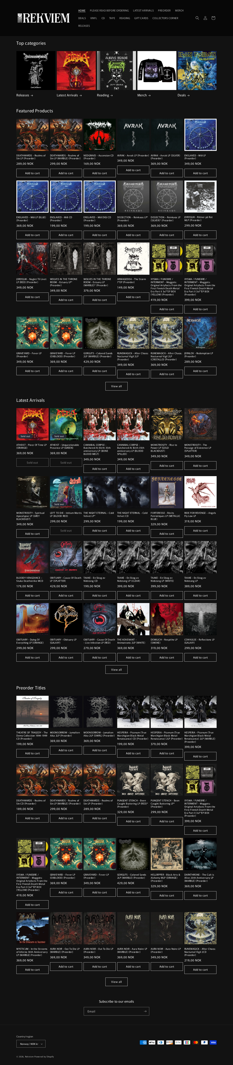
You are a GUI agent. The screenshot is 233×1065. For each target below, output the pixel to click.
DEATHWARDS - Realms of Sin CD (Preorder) (31, 802)
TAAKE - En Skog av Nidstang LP (195, 579)
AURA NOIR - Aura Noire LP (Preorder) (166, 950)
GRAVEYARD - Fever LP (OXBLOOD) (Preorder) (62, 355)
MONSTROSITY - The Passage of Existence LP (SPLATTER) (197, 448)
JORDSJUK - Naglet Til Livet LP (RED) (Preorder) (31, 281)
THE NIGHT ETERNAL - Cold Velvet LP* (99, 514)
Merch (142, 95)
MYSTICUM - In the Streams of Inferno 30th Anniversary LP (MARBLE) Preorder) (32, 952)
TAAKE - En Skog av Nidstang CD (94, 579)
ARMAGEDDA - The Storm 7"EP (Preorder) (131, 281)
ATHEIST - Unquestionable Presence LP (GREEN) (64, 446)
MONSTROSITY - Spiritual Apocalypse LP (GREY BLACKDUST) (30, 516)
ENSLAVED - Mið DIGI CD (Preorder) (97, 219)
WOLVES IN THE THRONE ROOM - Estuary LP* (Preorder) (64, 282)
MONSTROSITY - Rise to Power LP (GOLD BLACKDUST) (164, 448)
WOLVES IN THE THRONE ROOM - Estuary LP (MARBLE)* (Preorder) (97, 282)
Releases (22, 95)
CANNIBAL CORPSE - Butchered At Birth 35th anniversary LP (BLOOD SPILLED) (130, 449)
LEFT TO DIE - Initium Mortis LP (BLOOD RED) (66, 514)
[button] (197, 18)
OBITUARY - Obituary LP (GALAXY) (63, 641)
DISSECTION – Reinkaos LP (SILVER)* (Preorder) (165, 219)
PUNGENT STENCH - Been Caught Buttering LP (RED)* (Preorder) (132, 803)
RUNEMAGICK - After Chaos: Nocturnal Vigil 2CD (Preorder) (200, 952)
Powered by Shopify (44, 1056)
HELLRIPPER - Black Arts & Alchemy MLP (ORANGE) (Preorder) (165, 877)
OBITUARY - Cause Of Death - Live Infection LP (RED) (99, 641)
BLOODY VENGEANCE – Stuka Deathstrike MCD (29, 579)
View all (116, 386)
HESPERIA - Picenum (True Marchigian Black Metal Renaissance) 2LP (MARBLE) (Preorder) (199, 737)
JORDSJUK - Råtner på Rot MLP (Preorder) (198, 219)
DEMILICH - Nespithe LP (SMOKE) (164, 641)
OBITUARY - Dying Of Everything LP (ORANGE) (30, 641)
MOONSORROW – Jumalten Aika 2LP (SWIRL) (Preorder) (99, 734)
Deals (182, 95)
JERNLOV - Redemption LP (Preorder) (198, 355)
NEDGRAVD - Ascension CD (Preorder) (99, 157)
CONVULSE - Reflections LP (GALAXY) (199, 641)
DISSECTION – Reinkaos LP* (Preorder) (132, 219)
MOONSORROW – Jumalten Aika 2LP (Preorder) (65, 734)
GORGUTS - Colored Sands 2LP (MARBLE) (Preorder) (98, 355)
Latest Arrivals (67, 95)
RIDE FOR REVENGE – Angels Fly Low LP (200, 514)
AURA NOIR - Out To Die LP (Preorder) (98, 950)
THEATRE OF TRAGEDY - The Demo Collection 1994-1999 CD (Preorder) (32, 735)
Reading (103, 95)
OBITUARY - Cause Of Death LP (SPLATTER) (65, 579)
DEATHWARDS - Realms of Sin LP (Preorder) (31, 157)
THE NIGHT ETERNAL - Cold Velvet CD (132, 514)
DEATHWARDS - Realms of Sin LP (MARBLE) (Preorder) (65, 157)
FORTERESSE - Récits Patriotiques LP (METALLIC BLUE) (165, 516)
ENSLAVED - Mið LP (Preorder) (195, 157)
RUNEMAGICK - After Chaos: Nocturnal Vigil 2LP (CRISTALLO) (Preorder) (166, 356)
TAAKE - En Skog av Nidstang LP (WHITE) (162, 579)
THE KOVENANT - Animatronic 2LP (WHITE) (131, 641)
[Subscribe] (145, 1011)
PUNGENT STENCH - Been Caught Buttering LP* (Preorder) (165, 803)
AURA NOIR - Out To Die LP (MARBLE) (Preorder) (65, 950)
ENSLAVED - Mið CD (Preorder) (61, 219)
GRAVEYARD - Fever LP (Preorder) (29, 355)
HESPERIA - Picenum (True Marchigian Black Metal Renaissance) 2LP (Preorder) (166, 735)
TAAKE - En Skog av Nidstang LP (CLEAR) (128, 579)
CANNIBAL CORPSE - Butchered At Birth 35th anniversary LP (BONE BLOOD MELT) (97, 449)
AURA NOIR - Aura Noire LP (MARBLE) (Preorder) (132, 950)
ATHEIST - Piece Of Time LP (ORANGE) (31, 446)
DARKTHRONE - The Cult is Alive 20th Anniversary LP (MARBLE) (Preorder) (199, 877)
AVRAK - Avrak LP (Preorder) (133, 155)
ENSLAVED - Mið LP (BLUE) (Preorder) (31, 219)
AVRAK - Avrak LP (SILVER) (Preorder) (165, 157)
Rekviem (29, 1056)
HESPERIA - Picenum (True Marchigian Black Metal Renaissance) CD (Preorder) (132, 735)
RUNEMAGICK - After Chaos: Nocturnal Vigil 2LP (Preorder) (133, 356)
